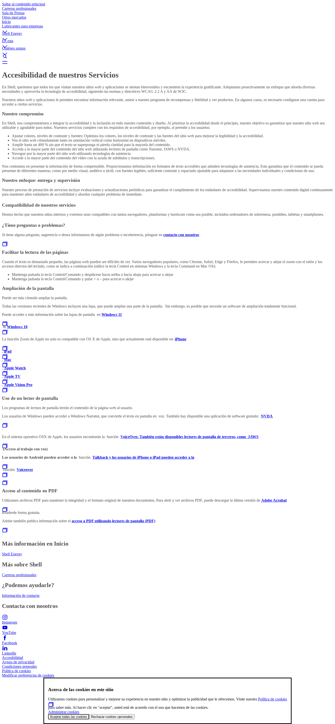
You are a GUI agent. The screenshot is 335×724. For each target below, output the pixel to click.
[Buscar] (167, 56)
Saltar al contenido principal (23, 4)
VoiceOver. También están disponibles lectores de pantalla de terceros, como (184, 437)
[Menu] (167, 62)
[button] (167, 27)
